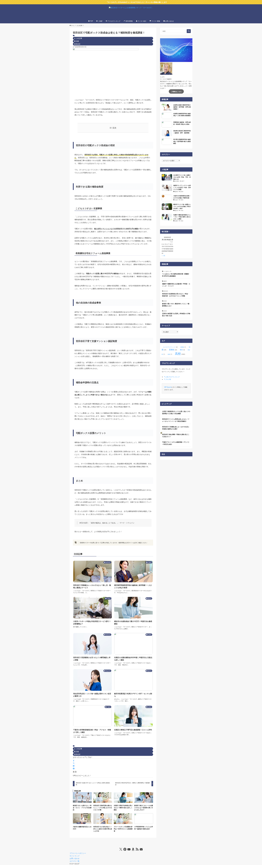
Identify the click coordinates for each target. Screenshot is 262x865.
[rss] (137, 849)
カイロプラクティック (170, 347)
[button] (74, 761)
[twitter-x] (121, 849)
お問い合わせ (74, 858)
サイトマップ (74, 856)
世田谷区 (77, 44)
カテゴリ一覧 (74, 861)
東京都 (76, 41)
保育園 (183, 347)
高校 (180, 353)
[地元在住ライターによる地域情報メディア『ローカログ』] (131, 12)
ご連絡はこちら (176, 91)
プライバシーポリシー (78, 853)
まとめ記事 (78, 38)
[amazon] (133, 849)
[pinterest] (125, 849)
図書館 (173, 349)
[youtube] (129, 849)
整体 (182, 350)
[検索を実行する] (189, 31)
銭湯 (170, 354)
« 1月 (163, 256)
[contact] (141, 849)
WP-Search (168, 387)
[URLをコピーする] (75, 772)
